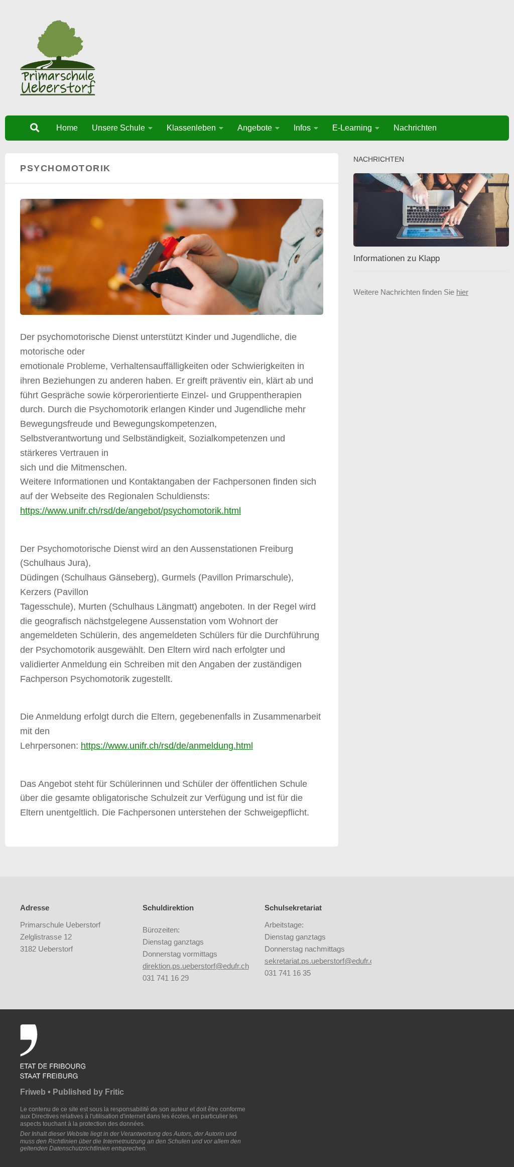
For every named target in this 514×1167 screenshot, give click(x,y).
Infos (302, 128)
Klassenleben (191, 128)
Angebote (254, 128)
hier (462, 292)
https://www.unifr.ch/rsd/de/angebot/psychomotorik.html (130, 511)
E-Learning (352, 128)
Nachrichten (415, 128)
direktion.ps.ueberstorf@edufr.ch (196, 966)
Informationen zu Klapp (396, 258)
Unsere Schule (118, 128)
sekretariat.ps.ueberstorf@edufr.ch (321, 961)
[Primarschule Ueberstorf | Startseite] (57, 57)
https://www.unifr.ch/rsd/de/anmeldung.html (167, 746)
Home (67, 128)
